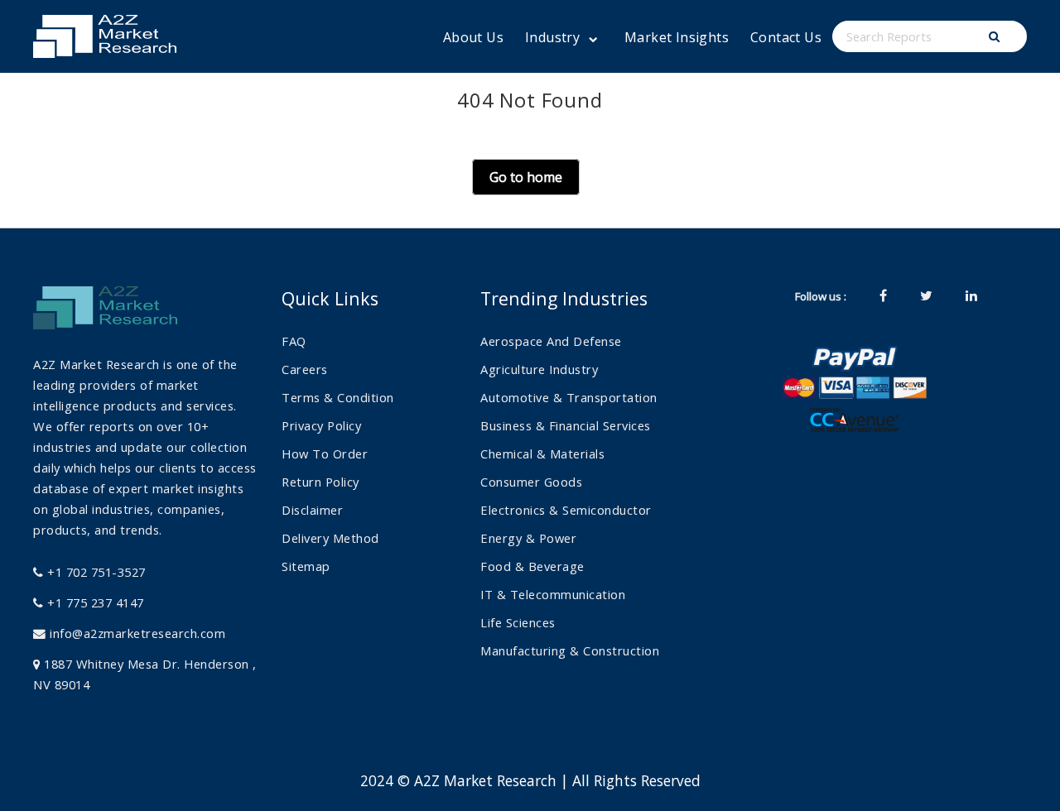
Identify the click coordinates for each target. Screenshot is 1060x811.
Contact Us (786, 37)
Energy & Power (528, 538)
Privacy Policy (321, 425)
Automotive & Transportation (569, 397)
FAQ (294, 341)
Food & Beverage (532, 566)
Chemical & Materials (542, 453)
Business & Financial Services (565, 425)
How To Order (325, 453)
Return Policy (320, 481)
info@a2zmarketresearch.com (137, 633)
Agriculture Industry (539, 369)
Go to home (525, 177)
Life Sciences (518, 622)
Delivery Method (330, 538)
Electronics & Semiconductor (566, 509)
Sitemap (306, 566)
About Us (473, 37)
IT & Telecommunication (552, 594)
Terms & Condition (338, 397)
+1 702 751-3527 (95, 572)
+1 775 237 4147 (94, 602)
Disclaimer (312, 509)
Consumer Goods (531, 481)
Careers (305, 369)
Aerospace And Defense (551, 341)
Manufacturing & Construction (569, 650)
